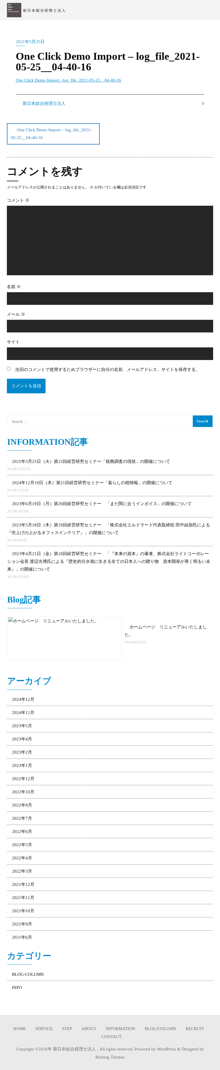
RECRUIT (195, 1028)
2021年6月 (22, 937)
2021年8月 (22, 924)
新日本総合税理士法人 (43, 103)
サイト (13, 342)
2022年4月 (22, 858)
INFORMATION (120, 1028)
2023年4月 (22, 739)
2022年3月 (22, 871)
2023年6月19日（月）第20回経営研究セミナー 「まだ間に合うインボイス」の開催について (102, 503)
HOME (19, 1028)
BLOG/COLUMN (160, 1028)
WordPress (166, 1049)
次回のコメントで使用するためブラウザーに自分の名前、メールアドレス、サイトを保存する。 (107, 369)
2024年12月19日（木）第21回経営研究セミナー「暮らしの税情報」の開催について (92, 482)
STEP (67, 1028)
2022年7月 (22, 818)
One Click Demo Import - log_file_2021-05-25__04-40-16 (68, 80)
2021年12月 (23, 884)
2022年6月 (22, 831)
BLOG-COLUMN (28, 974)
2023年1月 (22, 765)
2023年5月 (22, 725)
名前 (14, 286)
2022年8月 (22, 805)
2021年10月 (23, 911)
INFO (17, 987)
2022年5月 (22, 844)
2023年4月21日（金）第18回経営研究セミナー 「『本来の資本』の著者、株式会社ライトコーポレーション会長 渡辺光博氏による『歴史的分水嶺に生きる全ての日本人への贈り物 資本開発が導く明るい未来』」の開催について (108, 561)
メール (16, 314)
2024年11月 (23, 712)
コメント (18, 200)
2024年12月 (23, 699)
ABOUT (88, 1028)
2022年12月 (23, 778)
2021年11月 (23, 897)
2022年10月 (23, 792)
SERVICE (44, 1028)
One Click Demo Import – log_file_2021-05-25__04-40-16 (51, 134)
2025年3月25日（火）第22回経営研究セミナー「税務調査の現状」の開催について (91, 461)
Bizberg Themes (110, 1057)
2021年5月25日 (30, 41)
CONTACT (111, 1036)
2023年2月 (22, 752)
